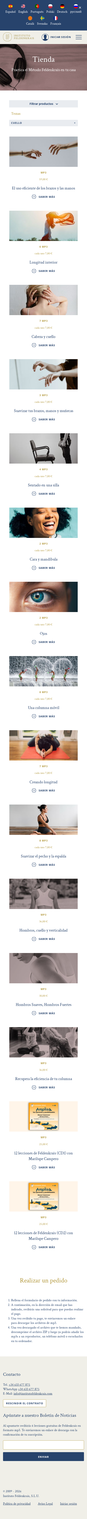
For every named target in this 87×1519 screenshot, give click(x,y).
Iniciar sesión (68, 1504)
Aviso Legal (45, 1504)
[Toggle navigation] (78, 37)
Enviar (43, 1457)
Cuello (16, 123)
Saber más (47, 197)
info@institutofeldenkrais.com (33, 1394)
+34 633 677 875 (19, 1385)
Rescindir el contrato (24, 1403)
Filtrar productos (42, 104)
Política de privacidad (17, 1504)
